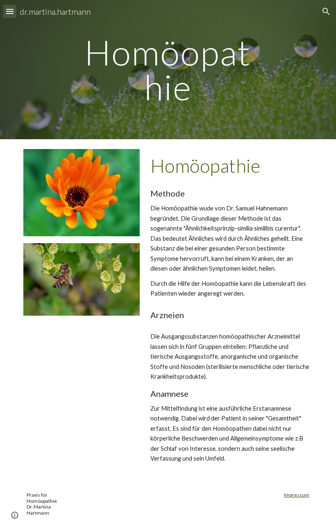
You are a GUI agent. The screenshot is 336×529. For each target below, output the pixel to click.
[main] (168, 70)
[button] (10, 11)
